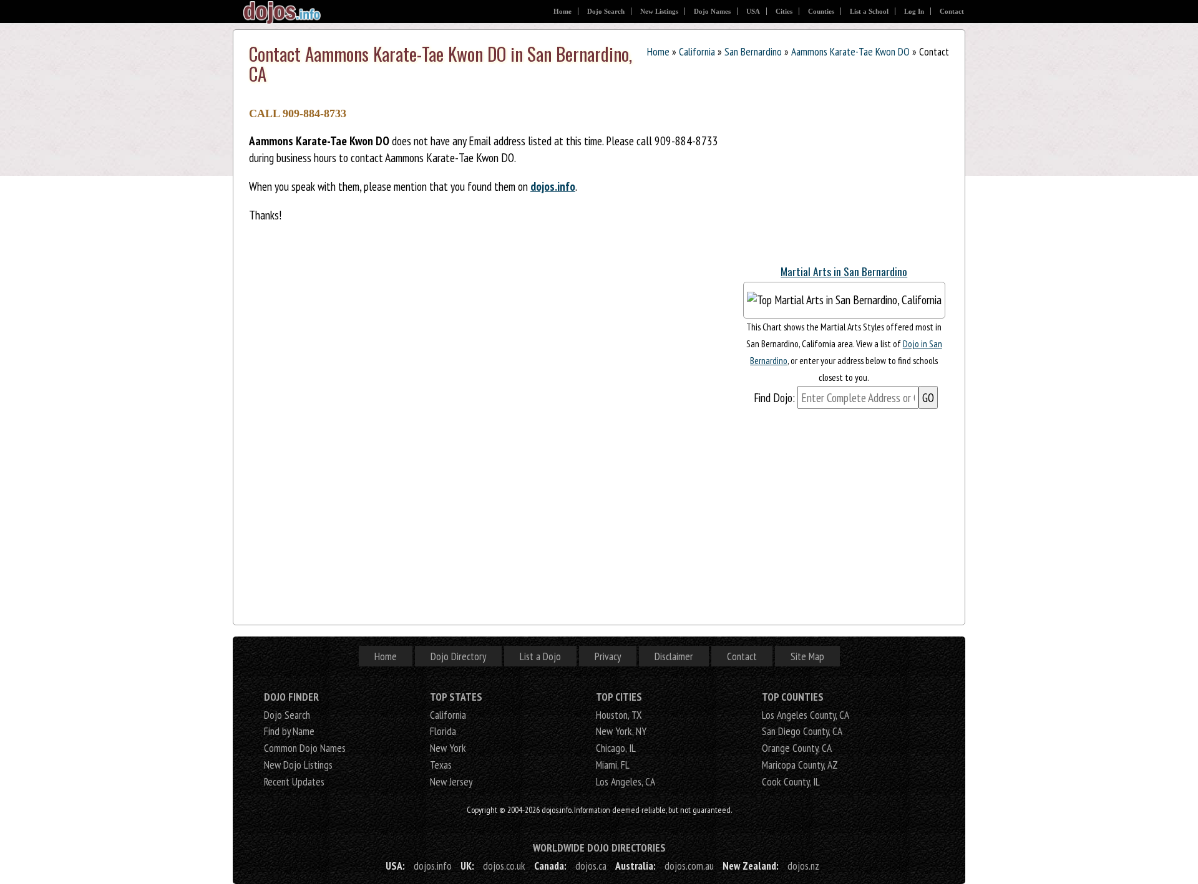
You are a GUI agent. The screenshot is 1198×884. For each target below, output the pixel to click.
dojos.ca (590, 865)
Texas (441, 764)
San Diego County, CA (802, 731)
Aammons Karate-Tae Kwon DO (850, 51)
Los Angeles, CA (625, 781)
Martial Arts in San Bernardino (844, 271)
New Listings (659, 11)
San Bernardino (753, 51)
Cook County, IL (791, 781)
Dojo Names (712, 11)
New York (448, 748)
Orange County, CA (797, 748)
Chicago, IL (616, 748)
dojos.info (552, 186)
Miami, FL (613, 764)
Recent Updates (294, 781)
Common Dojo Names (305, 748)
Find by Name (289, 731)
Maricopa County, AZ (800, 764)
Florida (443, 731)
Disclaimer (674, 656)
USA (753, 11)
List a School (869, 11)
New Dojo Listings (298, 764)
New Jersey (451, 781)
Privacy (608, 656)
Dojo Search (606, 11)
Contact (952, 11)
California (697, 51)
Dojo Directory (458, 656)
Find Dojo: (774, 397)
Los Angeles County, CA (805, 715)
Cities (784, 11)
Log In (914, 11)
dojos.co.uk (504, 865)
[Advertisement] (832, 174)
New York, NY (621, 731)
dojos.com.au (689, 865)
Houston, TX (619, 715)
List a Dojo (540, 656)
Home (562, 11)
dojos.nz (803, 865)
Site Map (807, 656)
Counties (821, 11)
